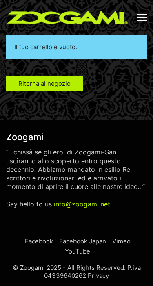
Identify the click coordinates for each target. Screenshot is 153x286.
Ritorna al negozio (44, 83)
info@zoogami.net (82, 204)
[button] (142, 17)
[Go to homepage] (67, 17)
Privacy (98, 276)
